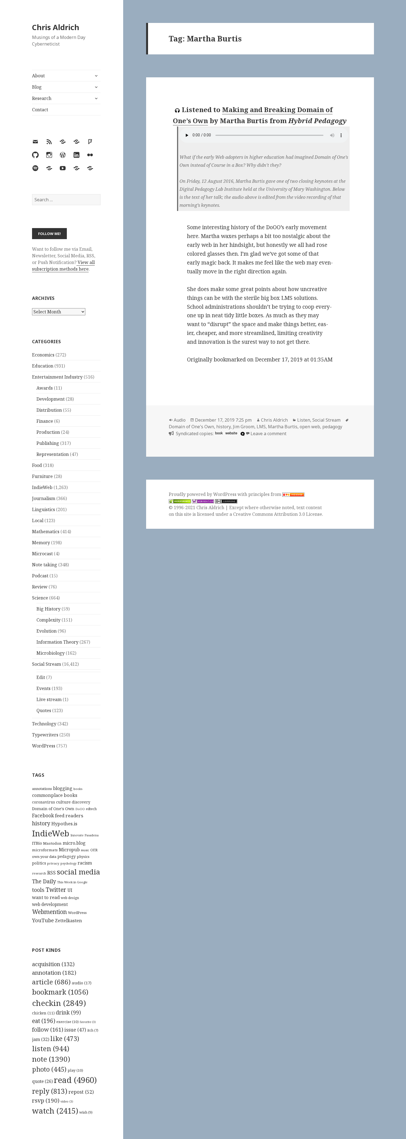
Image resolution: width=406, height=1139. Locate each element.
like (64, 1038)
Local (37, 520)
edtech (91, 809)
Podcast (40, 576)
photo (49, 1069)
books (77, 789)
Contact (40, 110)
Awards (44, 388)
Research (41, 98)
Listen (303, 420)
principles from (265, 494)
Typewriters (45, 735)
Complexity (48, 620)
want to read (46, 897)
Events (43, 688)
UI (69, 890)
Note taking (44, 565)
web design (70, 897)
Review (40, 587)
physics (83, 856)
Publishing (47, 443)
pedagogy (66, 856)
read (75, 1079)
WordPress (43, 746)
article (51, 981)
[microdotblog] (242, 433)
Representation (52, 454)
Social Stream (46, 664)
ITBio (37, 843)
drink (68, 1012)
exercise (67, 1021)
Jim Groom (243, 427)
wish (86, 1112)
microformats (45, 849)
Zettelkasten (68, 921)
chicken (43, 1013)
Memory (41, 543)
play (75, 1070)
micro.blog (74, 843)
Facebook (43, 815)
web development (50, 904)
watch (55, 1111)
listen (50, 1048)
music (85, 850)
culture (63, 802)
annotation (54, 972)
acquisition (53, 964)
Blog (37, 87)
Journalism (43, 498)
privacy (53, 863)
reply (49, 1091)
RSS (51, 873)
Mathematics (45, 531)
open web (310, 427)
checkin (59, 1003)
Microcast (42, 554)
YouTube (43, 920)
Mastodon (52, 843)
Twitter (56, 890)
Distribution (49, 410)
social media (78, 872)
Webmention (49, 912)
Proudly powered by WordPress (203, 494)
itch (92, 1030)
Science (40, 598)
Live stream (49, 699)
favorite (88, 1022)
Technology (44, 724)
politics (39, 863)
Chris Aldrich (55, 27)
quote (42, 1081)
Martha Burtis (282, 427)
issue (75, 1030)
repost (81, 1091)
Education (42, 366)
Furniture (42, 476)
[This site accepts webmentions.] (203, 501)
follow (47, 1029)
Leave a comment (268, 433)
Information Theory (57, 642)
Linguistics (43, 509)
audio (81, 982)
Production (48, 432)
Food (37, 465)
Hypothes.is (64, 823)
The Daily (44, 881)
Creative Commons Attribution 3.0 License (277, 514)
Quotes (43, 710)
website (231, 432)
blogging (62, 788)
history (41, 823)
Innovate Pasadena (84, 835)
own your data (44, 856)
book (219, 432)
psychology (68, 863)
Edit (40, 677)
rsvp (45, 1100)
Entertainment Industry (57, 377)
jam (40, 1039)
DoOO (80, 809)
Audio (180, 420)
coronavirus (43, 802)
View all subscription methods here (63, 265)
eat (43, 1021)
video (66, 1101)
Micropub (69, 850)
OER (93, 849)
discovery (81, 802)
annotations (42, 788)
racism (85, 863)
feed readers (69, 815)
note (51, 1059)
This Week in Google (72, 882)
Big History (48, 609)
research (39, 873)
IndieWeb (42, 487)
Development (50, 399)
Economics (43, 355)
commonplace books (54, 795)
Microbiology (50, 653)
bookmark (60, 992)
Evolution (46, 631)
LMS (261, 427)
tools (38, 890)
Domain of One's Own (53, 808)
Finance (44, 421)
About (38, 76)
